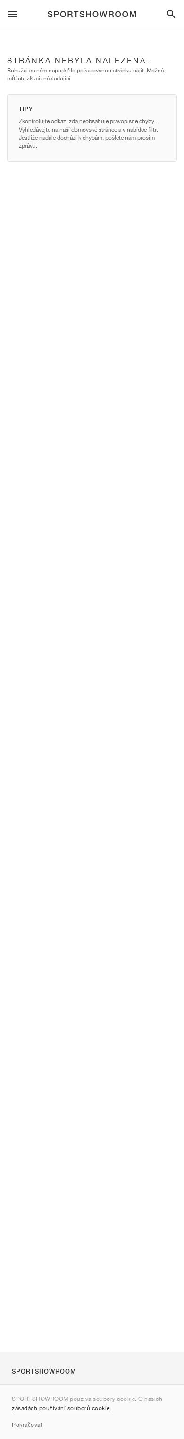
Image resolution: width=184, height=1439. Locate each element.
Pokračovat (27, 1424)
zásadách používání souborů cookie (61, 1408)
